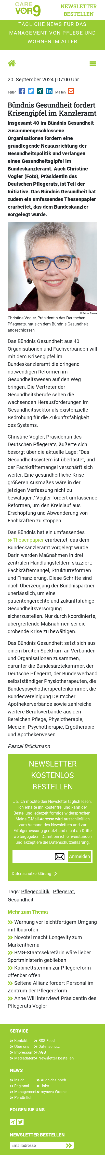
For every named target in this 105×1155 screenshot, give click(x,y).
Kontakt (20, 1040)
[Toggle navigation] (92, 63)
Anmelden (79, 856)
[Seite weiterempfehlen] (71, 93)
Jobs (44, 1086)
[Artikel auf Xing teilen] (40, 93)
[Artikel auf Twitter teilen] (31, 93)
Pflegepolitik (35, 891)
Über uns (21, 1046)
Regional (21, 1086)
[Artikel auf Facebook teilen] (22, 93)
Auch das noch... (54, 1080)
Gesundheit (21, 900)
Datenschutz (48, 1046)
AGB (41, 1052)
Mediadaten (23, 1058)
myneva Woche (53, 1091)
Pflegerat (63, 891)
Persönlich (22, 1097)
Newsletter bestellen (55, 1058)
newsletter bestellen (79, 10)
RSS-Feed (46, 1040)
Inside (18, 1080)
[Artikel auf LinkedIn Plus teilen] (49, 93)
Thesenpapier (28, 540)
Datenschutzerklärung (31, 873)
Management (24, 1091)
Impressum (23, 1052)
